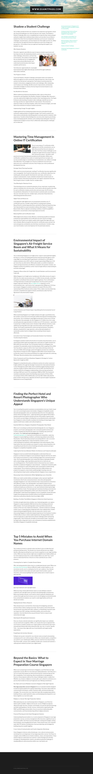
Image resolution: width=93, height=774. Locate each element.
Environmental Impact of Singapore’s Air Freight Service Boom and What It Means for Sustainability (33, 245)
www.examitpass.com (46, 9)
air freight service (35, 283)
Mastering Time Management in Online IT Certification (34, 138)
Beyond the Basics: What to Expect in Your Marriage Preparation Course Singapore (33, 661)
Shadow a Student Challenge (32, 26)
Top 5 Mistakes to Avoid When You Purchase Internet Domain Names (33, 540)
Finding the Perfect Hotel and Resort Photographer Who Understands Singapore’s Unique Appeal (34, 399)
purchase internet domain (20, 567)
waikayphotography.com (20, 435)
